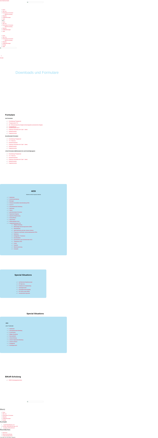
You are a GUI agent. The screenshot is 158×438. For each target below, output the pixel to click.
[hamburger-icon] (1, 34)
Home (3, 9)
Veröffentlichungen (6, 17)
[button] (35, 20)
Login (3, 19)
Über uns (4, 11)
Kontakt (4, 44)
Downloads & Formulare (7, 12)
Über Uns (4, 37)
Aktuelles (4, 15)
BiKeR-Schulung (8, 14)
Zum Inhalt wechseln (4, 0)
